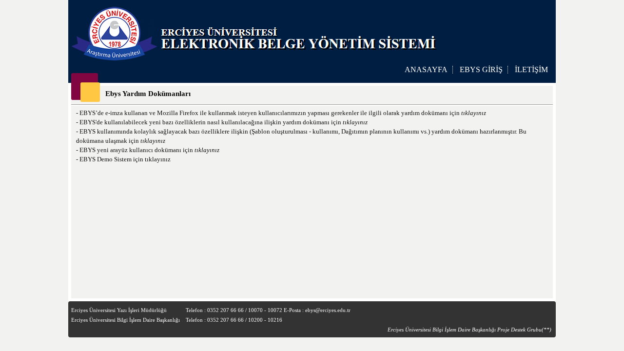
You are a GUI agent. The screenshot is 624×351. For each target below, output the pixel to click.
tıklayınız (473, 113)
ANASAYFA (426, 69)
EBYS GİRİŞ (481, 69)
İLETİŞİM (531, 69)
